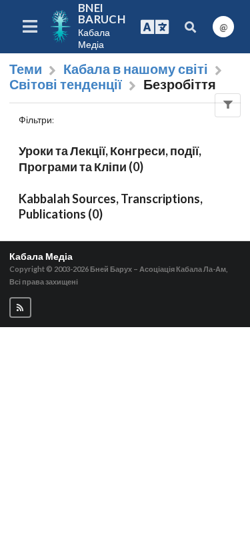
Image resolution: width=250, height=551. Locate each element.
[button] (20, 307)
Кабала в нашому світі (135, 69)
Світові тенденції (65, 84)
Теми (25, 69)
